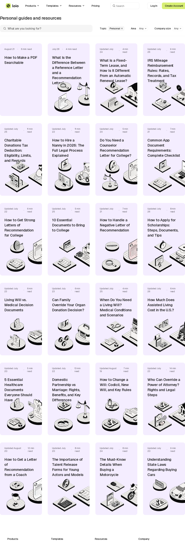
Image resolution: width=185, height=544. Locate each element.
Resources (75, 5)
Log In (154, 5)
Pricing (95, 5)
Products (30, 5)
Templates (52, 5)
